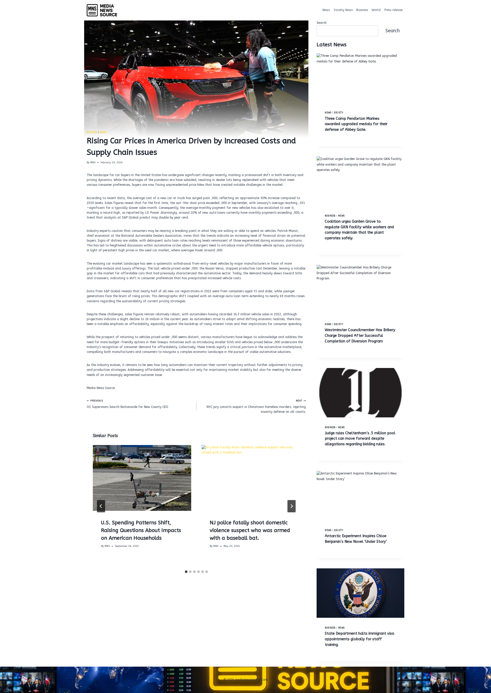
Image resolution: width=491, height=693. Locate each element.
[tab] (186, 571)
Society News (343, 10)
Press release (393, 10)
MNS (92, 162)
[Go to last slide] (101, 506)
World (376, 10)
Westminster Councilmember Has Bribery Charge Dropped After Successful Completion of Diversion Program (360, 335)
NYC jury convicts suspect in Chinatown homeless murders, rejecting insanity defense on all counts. (256, 406)
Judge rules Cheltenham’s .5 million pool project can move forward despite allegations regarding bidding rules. (360, 438)
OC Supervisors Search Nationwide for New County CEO (127, 404)
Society (338, 112)
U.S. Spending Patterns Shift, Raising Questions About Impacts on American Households (141, 530)
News (326, 10)
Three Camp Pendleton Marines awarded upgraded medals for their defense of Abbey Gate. (356, 124)
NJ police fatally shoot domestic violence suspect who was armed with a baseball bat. (250, 530)
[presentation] (142, 478)
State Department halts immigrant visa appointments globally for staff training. (359, 639)
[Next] (291, 506)
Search (322, 23)
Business (362, 10)
